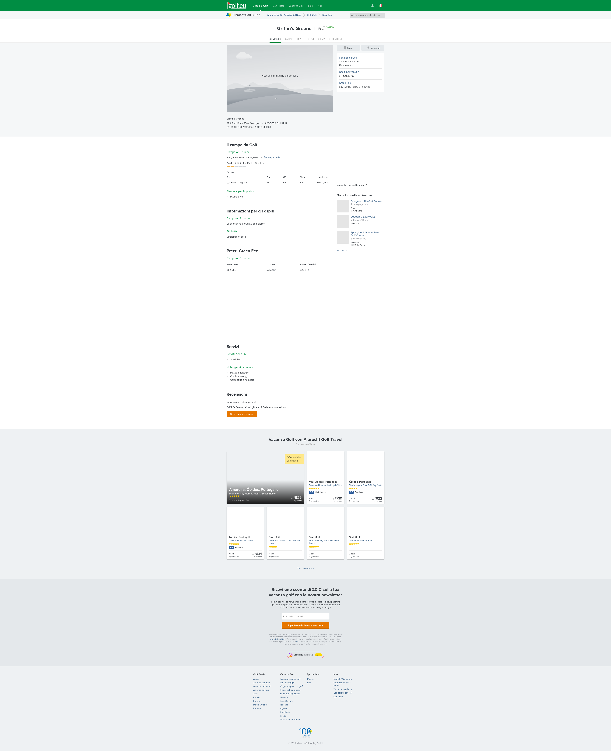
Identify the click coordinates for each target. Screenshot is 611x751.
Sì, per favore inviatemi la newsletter (305, 625)
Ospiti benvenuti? (349, 72)
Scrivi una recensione (241, 414)
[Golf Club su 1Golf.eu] (236, 5)
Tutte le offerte (304, 568)
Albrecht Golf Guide (246, 15)
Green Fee (345, 83)
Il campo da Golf (348, 57)
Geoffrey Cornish (272, 157)
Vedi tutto (341, 250)
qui (297, 641)
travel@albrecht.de (278, 639)
